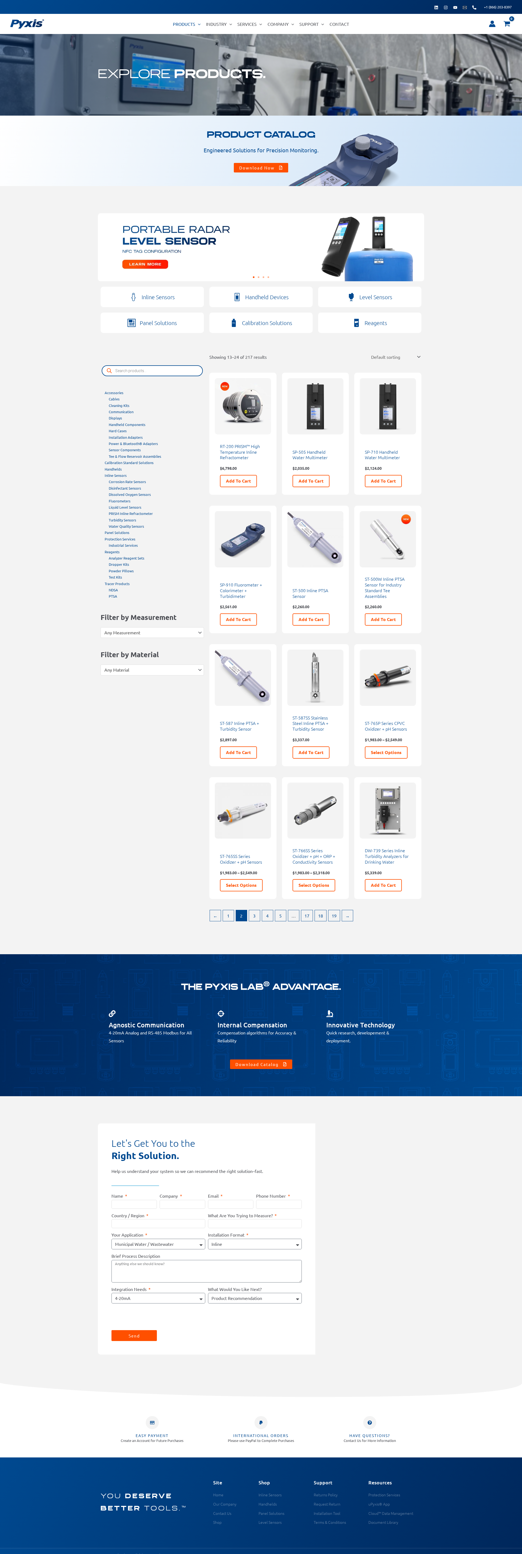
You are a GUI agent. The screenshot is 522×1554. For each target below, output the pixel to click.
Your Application (127, 1234)
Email (214, 1195)
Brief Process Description (135, 1256)
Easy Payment (152, 1435)
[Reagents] (356, 323)
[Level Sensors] (351, 297)
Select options (386, 752)
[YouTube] (455, 7)
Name (117, 1195)
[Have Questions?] (369, 1422)
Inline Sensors (158, 297)
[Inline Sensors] (133, 297)
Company (169, 1195)
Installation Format (227, 1234)
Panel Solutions (158, 323)
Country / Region (128, 1215)
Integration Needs (129, 1289)
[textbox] (149, 633)
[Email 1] (465, 7)
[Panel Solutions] (132, 323)
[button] (198, 23)
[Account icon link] (492, 23)
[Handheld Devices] (237, 297)
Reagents (376, 323)
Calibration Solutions (267, 323)
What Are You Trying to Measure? (241, 1215)
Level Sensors (375, 297)
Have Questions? (369, 1435)
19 (334, 915)
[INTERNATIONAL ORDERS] (261, 1422)
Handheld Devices (267, 297)
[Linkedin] (436, 7)
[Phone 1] (474, 7)
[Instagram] (446, 7)
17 (306, 915)
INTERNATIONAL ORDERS (260, 1435)
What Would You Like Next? (235, 1289)
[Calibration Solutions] (234, 323)
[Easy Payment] (152, 1422)
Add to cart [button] (238, 481)
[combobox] (152, 632)
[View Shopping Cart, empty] (506, 24)
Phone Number (271, 1195)
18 (320, 915)
